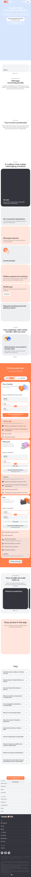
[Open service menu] (23, 2)
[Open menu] (2, 2)
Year (21, 378)
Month (10, 378)
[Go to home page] (8, 1)
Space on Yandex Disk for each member (12, 394)
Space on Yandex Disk (8, 452)
